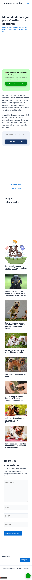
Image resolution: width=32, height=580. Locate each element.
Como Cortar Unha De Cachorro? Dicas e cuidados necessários (14, 398)
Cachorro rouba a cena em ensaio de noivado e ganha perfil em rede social (15, 325)
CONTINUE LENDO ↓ (16, 141)
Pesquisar (24, 560)
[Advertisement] (16, 50)
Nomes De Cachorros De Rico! (15, 376)
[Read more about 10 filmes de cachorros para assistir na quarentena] (16, 410)
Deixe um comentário (10, 27)
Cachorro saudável (12, 3)
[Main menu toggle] (28, 4)
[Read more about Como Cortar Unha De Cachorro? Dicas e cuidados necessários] (16, 387)
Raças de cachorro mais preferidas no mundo (15, 351)
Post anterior (16, 185)
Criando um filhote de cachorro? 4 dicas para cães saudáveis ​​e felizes (15, 293)
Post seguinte (16, 189)
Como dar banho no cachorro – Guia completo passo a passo (16, 268)
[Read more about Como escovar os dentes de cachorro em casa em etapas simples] (16, 434)
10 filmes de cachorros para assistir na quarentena (14, 420)
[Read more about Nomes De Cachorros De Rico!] (16, 364)
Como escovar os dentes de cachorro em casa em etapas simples (15, 445)
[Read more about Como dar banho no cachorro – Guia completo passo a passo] (16, 251)
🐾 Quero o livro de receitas (16, 84)
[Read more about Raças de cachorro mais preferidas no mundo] (16, 340)
